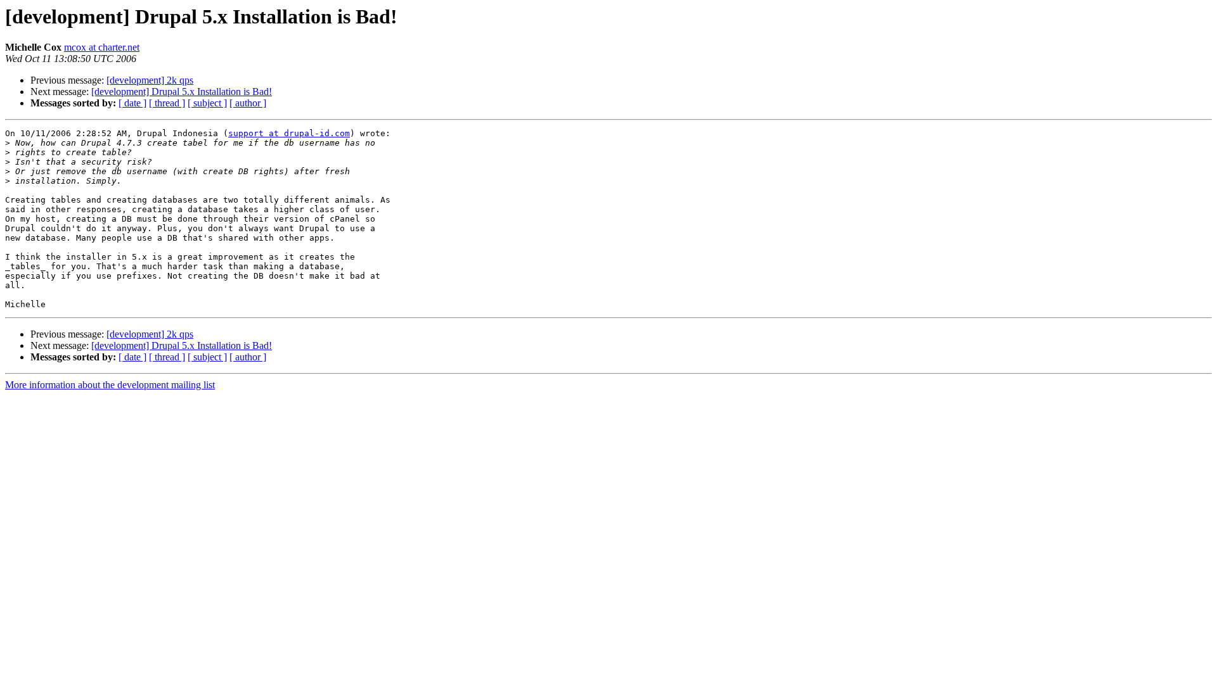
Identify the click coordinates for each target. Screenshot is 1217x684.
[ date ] (132, 103)
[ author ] (247, 103)
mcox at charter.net (101, 47)
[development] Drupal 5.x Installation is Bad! (181, 91)
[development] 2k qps (149, 80)
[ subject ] (207, 103)
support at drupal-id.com (289, 133)
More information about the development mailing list (110, 384)
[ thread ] (167, 103)
